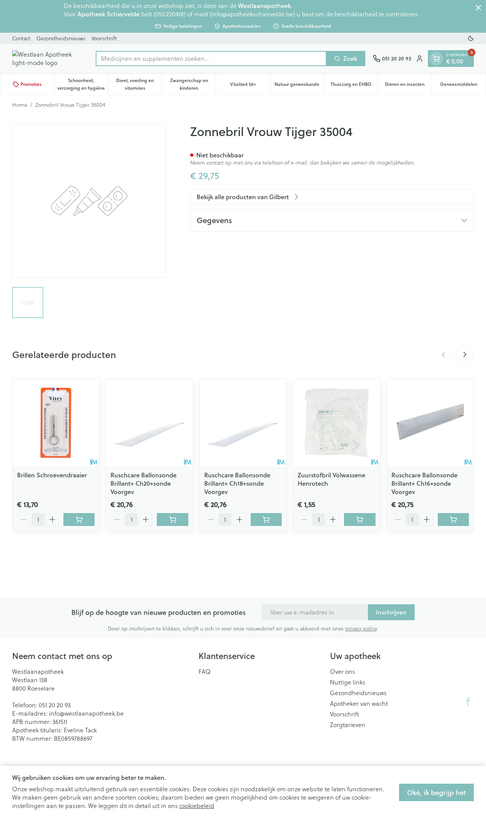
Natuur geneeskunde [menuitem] (299, 86)
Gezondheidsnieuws (60, 38)
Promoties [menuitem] (31, 84)
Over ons (342, 671)
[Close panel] (478, 8)
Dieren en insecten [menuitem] (408, 86)
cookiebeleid (196, 806)
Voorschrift (104, 38)
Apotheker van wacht (359, 703)
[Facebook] (468, 702)
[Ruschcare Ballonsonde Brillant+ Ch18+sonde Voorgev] (243, 422)
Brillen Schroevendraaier (52, 474)
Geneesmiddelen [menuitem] (463, 86)
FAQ (205, 671)
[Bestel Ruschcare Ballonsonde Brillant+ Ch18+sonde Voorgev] (266, 519)
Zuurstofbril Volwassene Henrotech (331, 479)
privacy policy (361, 628)
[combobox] (211, 58)
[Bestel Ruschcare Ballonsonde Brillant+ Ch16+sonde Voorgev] (453, 519)
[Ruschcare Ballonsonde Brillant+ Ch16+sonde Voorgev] (430, 422)
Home (19, 105)
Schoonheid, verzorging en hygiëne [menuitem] (82, 84)
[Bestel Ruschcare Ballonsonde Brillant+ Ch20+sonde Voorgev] (172, 519)
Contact (21, 38)
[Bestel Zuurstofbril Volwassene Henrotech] (359, 519)
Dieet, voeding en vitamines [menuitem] (139, 84)
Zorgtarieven (347, 725)
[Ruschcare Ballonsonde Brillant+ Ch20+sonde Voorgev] (149, 422)
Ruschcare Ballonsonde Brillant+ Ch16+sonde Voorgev (424, 483)
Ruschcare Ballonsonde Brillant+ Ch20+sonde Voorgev (143, 483)
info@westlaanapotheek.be (86, 713)
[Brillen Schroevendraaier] (56, 422)
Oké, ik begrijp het (436, 792)
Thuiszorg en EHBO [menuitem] (354, 86)
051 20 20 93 (55, 705)
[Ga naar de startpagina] (50, 58)
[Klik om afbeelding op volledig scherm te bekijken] (89, 200)
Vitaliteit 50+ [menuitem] (250, 86)
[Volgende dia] (465, 354)
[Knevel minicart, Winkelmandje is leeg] (436, 58)
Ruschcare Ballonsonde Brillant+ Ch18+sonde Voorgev (237, 483)
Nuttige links (347, 682)
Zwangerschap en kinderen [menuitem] (193, 84)
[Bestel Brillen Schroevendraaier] (79, 519)
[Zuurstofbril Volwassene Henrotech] (336, 422)
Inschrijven (391, 612)
